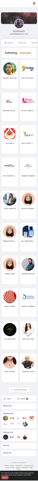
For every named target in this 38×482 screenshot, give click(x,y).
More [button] (18, 469)
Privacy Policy (28, 465)
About (12, 465)
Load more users (20, 390)
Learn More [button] (27, 475)
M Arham (19, 31)
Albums (6, 406)
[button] (34, 3)
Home (7, 465)
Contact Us (19, 465)
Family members (25, 53)
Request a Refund (22, 467)
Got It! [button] (5, 477)
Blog (30, 467)
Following (6, 413)
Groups (6, 453)
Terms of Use (10, 467)
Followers (6, 432)
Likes (5, 445)
